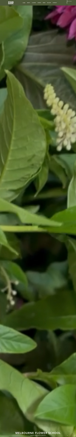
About (28, 2)
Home (24, 2)
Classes (34, 2)
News (44, 2)
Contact (55, 2)
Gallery (49, 2)
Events (39, 2)
